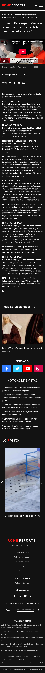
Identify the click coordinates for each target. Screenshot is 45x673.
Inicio (4, 15)
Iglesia (10, 15)
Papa (19, 67)
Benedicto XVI (12, 67)
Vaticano (25, 67)
